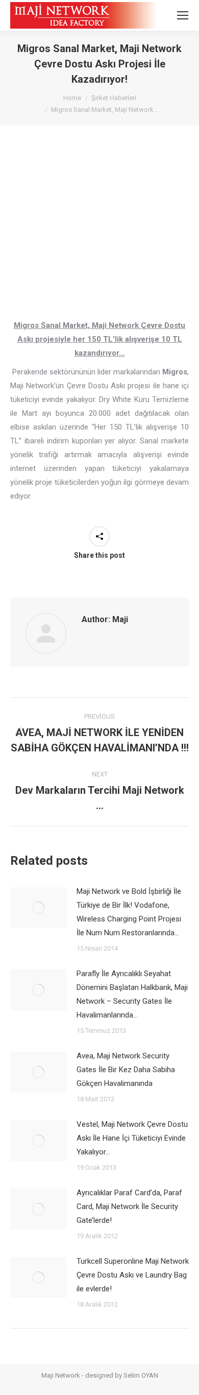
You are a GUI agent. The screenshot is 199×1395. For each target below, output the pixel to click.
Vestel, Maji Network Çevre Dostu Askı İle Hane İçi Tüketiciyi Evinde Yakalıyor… (132, 1138)
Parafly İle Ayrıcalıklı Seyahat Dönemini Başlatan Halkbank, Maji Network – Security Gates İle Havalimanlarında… (132, 994)
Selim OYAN (140, 1375)
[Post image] (38, 907)
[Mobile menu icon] (183, 15)
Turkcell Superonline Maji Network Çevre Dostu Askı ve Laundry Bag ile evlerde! (133, 1275)
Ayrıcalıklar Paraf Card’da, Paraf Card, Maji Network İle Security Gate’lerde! (129, 1206)
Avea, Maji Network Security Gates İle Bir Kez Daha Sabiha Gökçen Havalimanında (126, 1069)
